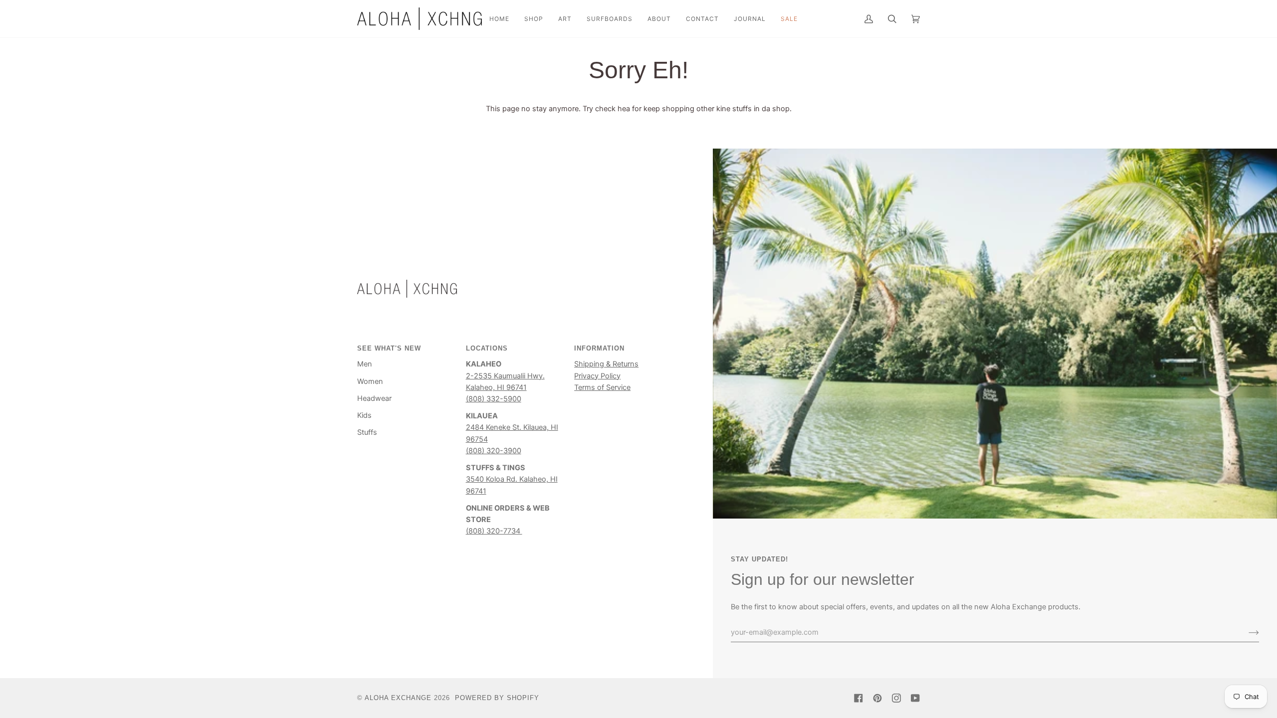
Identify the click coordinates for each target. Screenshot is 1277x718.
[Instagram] (896, 698)
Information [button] (599, 348)
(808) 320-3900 (493, 450)
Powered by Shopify (497, 698)
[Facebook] (858, 698)
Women (370, 381)
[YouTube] (915, 698)
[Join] (1246, 632)
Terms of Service (602, 387)
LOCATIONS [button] (487, 348)
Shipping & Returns (606, 363)
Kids (364, 415)
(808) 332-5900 (493, 398)
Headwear (374, 398)
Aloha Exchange (398, 698)
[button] (534, 18)
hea (624, 108)
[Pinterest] (877, 698)
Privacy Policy (597, 375)
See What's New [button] (389, 348)
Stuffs (367, 432)
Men (364, 363)
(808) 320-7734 (494, 531)
